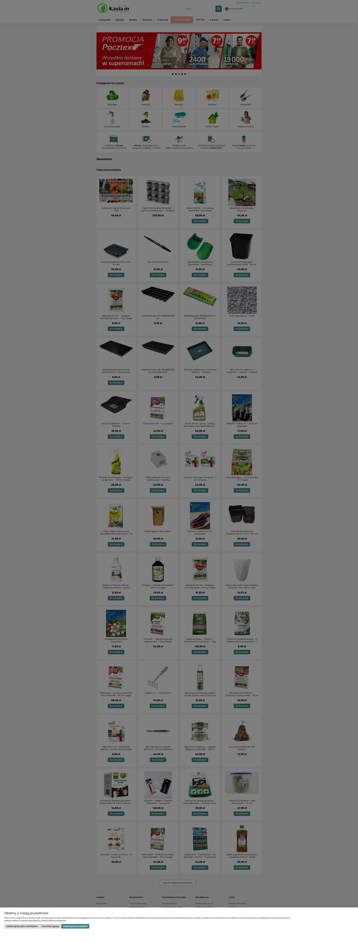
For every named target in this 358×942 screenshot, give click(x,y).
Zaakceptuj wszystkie (75, 926)
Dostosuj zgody (50, 926)
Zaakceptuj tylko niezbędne (21, 926)
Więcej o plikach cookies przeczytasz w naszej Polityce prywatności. (35, 920)
